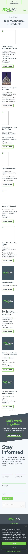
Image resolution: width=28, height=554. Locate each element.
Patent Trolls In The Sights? (9, 244)
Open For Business (9, 168)
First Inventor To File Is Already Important (9, 354)
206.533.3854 (14, 4)
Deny (14, 548)
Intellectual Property (8, 53)
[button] (25, 526)
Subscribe (7, 498)
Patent (13, 54)
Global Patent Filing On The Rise (9, 128)
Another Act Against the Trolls (9, 89)
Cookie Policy (9, 551)
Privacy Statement (16, 551)
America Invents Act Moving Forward (9, 393)
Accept (14, 543)
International (6, 54)
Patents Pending (8, 282)
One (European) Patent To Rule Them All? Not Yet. (10, 313)
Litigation (5, 95)
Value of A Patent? (9, 206)
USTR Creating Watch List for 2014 (9, 47)
